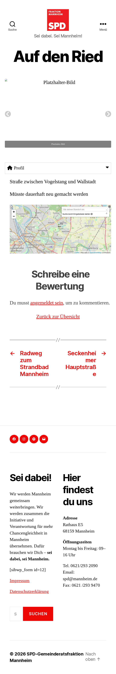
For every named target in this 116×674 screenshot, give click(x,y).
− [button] (14, 216)
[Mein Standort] (91, 214)
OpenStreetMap (95, 252)
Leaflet (76, 252)
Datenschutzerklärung (29, 591)
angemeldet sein (46, 303)
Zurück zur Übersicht (58, 317)
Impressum (19, 580)
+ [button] (14, 212)
